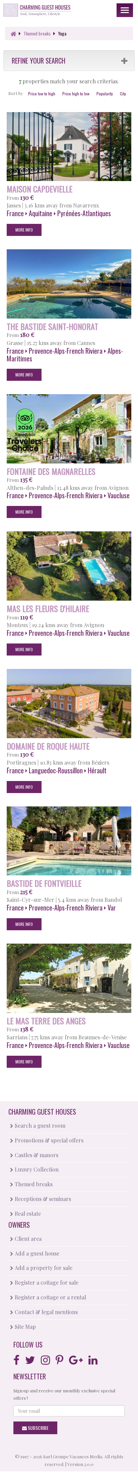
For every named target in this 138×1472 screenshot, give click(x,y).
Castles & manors (35, 1154)
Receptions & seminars (42, 1198)
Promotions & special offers (48, 1140)
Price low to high (41, 93)
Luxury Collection (36, 1169)
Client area (27, 1238)
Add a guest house (36, 1253)
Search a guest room (39, 1125)
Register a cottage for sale (45, 1282)
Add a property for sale (42, 1267)
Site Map (24, 1326)
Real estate (27, 1213)
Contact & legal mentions (45, 1311)
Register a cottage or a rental (49, 1297)
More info (24, 230)
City (123, 93)
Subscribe (38, 1427)
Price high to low (75, 93)
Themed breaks (33, 1184)
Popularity (104, 93)
